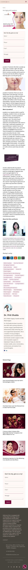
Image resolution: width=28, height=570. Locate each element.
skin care (15, 247)
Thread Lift (16, 296)
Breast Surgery (7, 271)
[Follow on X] (11, 567)
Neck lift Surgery (7, 289)
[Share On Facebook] (4, 258)
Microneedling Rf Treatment (10, 287)
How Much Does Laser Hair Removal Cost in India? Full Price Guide (13, 406)
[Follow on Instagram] (14, 567)
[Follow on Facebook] (8, 567)
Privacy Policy (17, 562)
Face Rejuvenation (8, 277)
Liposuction (6, 285)
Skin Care (14, 293)
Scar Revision (7, 293)
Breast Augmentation (9, 269)
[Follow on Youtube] (17, 567)
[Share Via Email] (23, 258)
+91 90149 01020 (10, 551)
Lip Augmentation (19, 283)
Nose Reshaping (17, 289)
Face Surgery (18, 277)
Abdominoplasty (7, 263)
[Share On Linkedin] (11, 258)
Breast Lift (18, 269)
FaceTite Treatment (14, 279)
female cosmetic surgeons (18, 238)
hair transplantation (7, 247)
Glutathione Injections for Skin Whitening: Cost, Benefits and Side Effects (13, 459)
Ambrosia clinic (14, 246)
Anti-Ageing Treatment (9, 265)
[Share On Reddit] (15, 258)
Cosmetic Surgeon (19, 275)
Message (6, 54)
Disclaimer (10, 562)
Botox (15, 267)
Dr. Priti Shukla (6, 238)
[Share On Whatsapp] (19, 258)
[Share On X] (8, 258)
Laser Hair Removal (8, 283)
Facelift (5, 279)
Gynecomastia (7, 281)
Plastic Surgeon (7, 291)
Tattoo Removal (7, 296)
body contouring (7, 267)
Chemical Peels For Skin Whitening (12, 273)
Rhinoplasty (16, 291)
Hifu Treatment (16, 281)
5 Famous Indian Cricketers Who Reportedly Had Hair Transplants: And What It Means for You (12, 433)
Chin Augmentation (8, 275)
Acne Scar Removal (18, 263)
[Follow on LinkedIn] (19, 567)
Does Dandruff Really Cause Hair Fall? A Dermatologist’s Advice (13, 381)
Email (5, 48)
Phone (6, 42)
